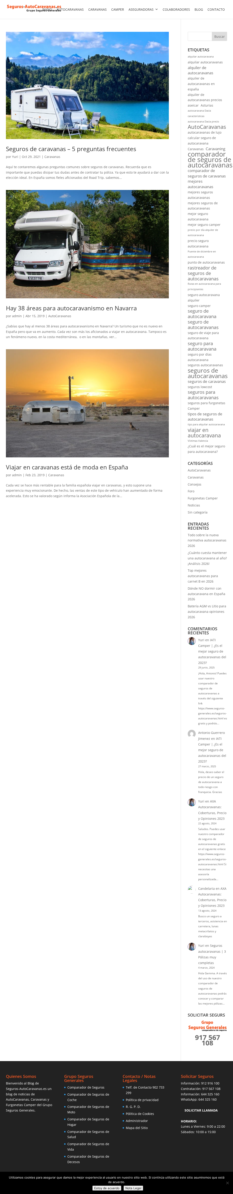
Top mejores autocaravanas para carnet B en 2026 (203, 575)
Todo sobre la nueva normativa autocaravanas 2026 (207, 540)
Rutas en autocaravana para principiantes (204, 286)
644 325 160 (210, 1094)
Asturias (207, 105)
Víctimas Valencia (198, 440)
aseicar (193, 105)
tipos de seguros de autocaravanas (205, 416)
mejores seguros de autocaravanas (203, 206)
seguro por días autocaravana (200, 357)
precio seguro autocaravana (198, 243)
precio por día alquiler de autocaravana (203, 232)
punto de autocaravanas (206, 262)
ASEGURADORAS (141, 9)
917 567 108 (211, 1089)
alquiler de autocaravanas (200, 70)
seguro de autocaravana (202, 313)
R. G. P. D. (133, 1106)
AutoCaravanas (59, 316)
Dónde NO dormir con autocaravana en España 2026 (206, 593)
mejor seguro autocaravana (198, 216)
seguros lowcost (200, 387)
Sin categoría (198, 512)
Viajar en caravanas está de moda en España (67, 467)
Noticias (194, 505)
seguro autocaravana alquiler (204, 297)
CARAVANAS (97, 9)
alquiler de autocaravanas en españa (201, 83)
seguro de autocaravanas (203, 324)
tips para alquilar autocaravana (206, 424)
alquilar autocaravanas (205, 62)
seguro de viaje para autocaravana (203, 335)
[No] (227, 1183)
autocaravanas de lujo (204, 132)
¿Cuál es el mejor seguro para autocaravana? (206, 449)
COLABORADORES (176, 9)
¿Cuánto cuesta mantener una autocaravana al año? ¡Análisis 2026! (207, 558)
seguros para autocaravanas (203, 394)
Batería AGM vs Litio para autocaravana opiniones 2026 (207, 611)
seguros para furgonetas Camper (206, 406)
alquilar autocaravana (201, 56)
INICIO (47, 9)
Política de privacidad (142, 1100)
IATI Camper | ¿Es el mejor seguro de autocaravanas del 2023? (212, 651)
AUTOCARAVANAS (70, 9)
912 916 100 (210, 1083)
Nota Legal (133, 1188)
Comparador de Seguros (85, 1087)
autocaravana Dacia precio (203, 121)
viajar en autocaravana (204, 432)
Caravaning (215, 148)
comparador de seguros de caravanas (207, 173)
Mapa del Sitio (137, 1128)
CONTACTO (216, 9)
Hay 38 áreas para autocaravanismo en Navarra (71, 308)
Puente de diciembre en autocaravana (202, 254)
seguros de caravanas (207, 381)
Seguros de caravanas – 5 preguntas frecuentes (71, 149)
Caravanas (52, 157)
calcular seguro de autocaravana (202, 140)
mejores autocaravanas (200, 184)
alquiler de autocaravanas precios (205, 97)
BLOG (199, 9)
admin (17, 316)
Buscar (219, 36)
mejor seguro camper (204, 224)
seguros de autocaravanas (208, 373)
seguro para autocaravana (202, 346)
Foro (191, 491)
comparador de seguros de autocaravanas (210, 160)
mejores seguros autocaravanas (200, 195)
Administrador (137, 1121)
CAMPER (117, 9)
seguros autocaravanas (205, 365)
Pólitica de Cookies (140, 1114)
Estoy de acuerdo (106, 1188)
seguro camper (199, 306)
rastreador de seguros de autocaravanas (203, 273)
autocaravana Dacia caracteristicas (199, 113)
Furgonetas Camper (203, 498)
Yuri (15, 157)
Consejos (194, 484)
